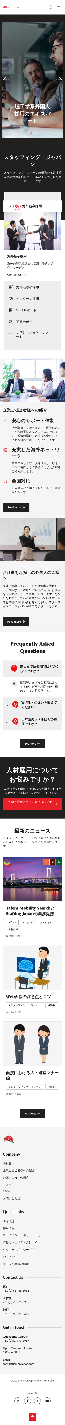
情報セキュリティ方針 (17, 1242)
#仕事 (51, 1005)
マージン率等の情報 (16, 1263)
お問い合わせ (11, 1198)
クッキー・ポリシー (16, 1249)
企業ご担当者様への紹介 (19, 1170)
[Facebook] (27, 1401)
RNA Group (26, 1380)
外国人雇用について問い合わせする (30, 803)
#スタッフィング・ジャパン (39, 922)
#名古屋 (13, 929)
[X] (37, 1401)
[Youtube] (47, 1401)
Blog (5, 1221)
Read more (14, 507)
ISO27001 (9, 1256)
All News (30, 1113)
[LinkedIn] (18, 1401)
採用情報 (8, 1228)
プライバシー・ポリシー (19, 1235)
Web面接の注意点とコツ (28, 996)
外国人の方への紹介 (16, 1177)
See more (30, 743)
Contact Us (14, 274)
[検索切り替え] (50, 7)
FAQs (6, 1191)
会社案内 (8, 1163)
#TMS (12, 922)
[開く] (58, 7)
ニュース (8, 1184)
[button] (30, 132)
